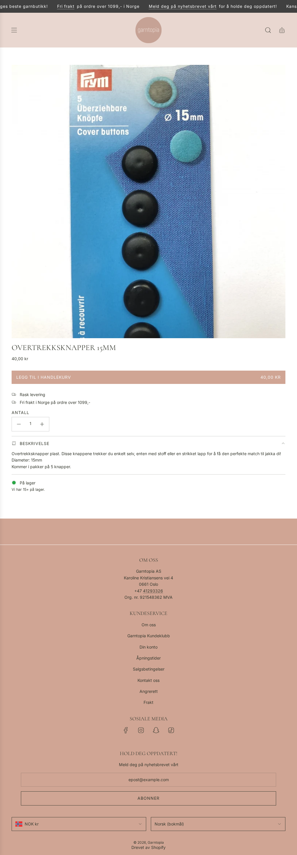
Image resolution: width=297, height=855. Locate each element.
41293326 (153, 590)
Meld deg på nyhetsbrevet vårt (176, 6)
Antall (20, 412)
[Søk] (268, 30)
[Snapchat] (156, 730)
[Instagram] (141, 730)
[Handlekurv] (282, 30)
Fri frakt (59, 6)
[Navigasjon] (14, 30)
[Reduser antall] (19, 424)
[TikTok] (171, 730)
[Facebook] (126, 730)
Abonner (148, 798)
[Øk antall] (42, 424)
